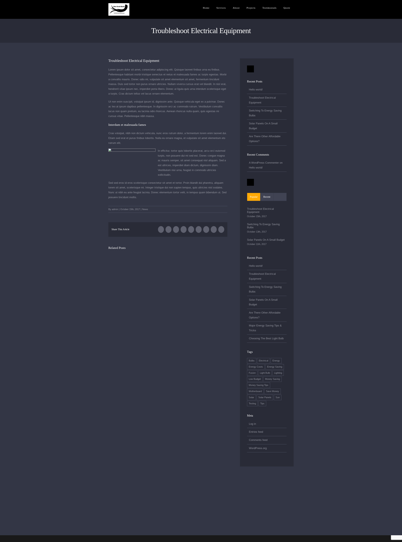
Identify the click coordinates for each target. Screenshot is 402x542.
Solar (251, 397)
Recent (266, 196)
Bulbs (252, 360)
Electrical (263, 360)
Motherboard (255, 391)
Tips (262, 403)
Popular (254, 196)
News (145, 209)
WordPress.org (258, 448)
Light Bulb (265, 372)
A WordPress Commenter (264, 162)
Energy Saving (274, 366)
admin (115, 209)
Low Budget (255, 379)
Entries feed (256, 431)
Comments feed (258, 440)
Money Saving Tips (258, 385)
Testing (252, 403)
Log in (252, 423)
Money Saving (272, 379)
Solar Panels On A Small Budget (266, 239)
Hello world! (256, 89)
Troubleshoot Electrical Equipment (260, 210)
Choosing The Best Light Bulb (266, 338)
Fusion (252, 372)
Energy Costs (256, 366)
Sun (278, 397)
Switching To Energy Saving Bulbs (263, 226)
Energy (276, 360)
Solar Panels (264, 397)
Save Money (272, 391)
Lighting (278, 372)
